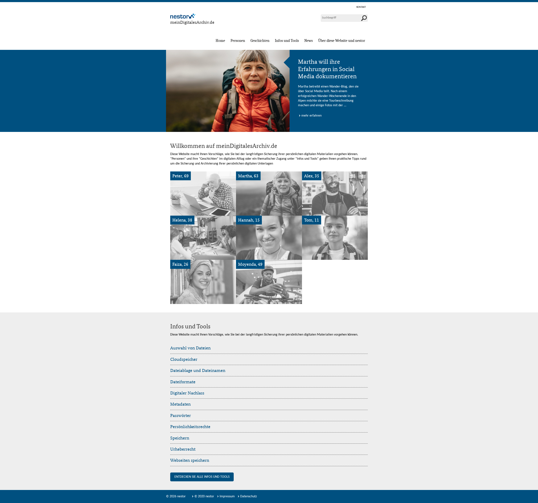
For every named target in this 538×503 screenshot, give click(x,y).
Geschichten (260, 40)
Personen (238, 40)
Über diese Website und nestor (341, 40)
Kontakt (361, 7)
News (308, 40)
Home (220, 40)
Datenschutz (248, 496)
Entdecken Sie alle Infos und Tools (201, 477)
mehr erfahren (311, 115)
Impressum (227, 496)
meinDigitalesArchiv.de (192, 22)
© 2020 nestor (204, 496)
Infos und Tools (287, 40)
